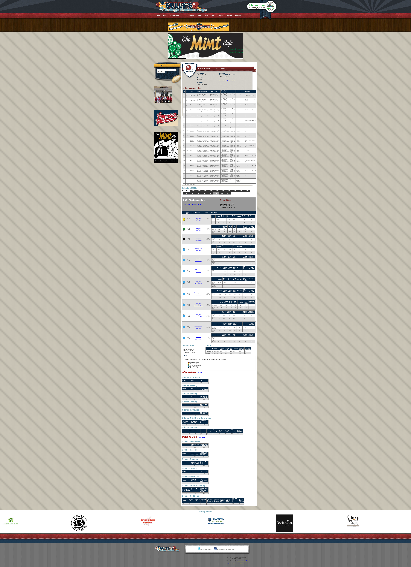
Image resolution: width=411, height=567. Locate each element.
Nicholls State (198, 261)
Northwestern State (198, 305)
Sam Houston (198, 339)
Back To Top (201, 372)
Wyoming (198, 228)
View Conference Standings (192, 204)
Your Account (234, 563)
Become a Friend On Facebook (226, 549)
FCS (185, 200)
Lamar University (198, 283)
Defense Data (231, 81)
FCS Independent (197, 200)
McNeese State (198, 269)
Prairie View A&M (198, 316)
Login (228, 563)
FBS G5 (218, 69)
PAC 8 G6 (224, 69)
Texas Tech (198, 218)
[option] (72, 520)
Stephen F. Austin (198, 248)
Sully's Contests (242, 563)
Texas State (198, 220)
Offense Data (222, 81)
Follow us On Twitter (206, 549)
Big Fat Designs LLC (242, 560)
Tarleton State (198, 240)
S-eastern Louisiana (198, 292)
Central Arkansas (198, 326)
